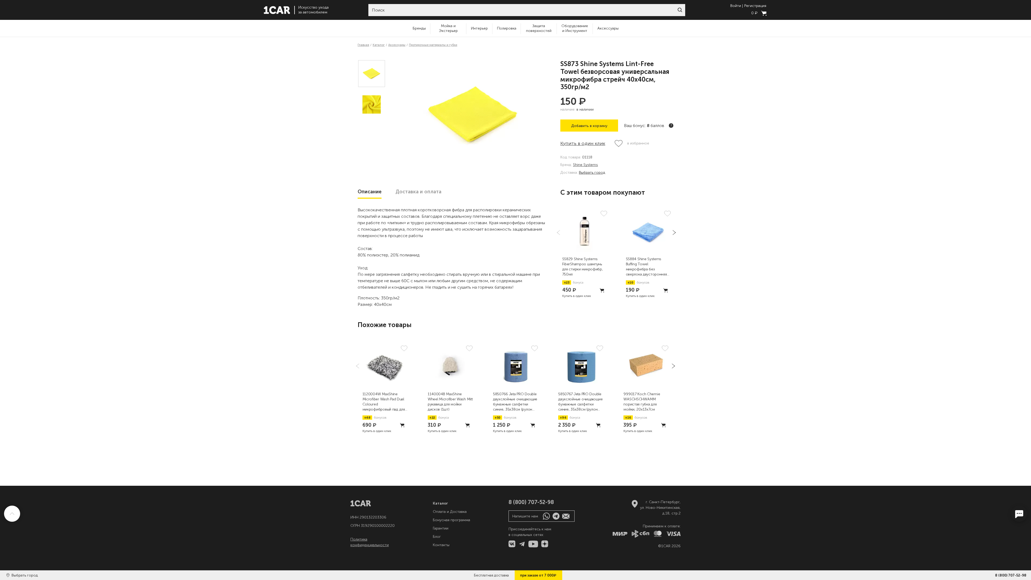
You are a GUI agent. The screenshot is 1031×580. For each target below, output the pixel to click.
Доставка (418, 192)
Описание (370, 192)
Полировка (506, 28)
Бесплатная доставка (491, 575)
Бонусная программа (451, 520)
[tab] (370, 192)
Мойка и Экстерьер (448, 28)
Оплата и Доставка (450, 511)
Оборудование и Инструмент (574, 28)
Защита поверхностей (538, 28)
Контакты (441, 545)
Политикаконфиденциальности (369, 542)
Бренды (419, 28)
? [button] (671, 126)
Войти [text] (735, 6)
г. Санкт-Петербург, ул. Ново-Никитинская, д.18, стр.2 (660, 508)
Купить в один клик (582, 143)
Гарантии (440, 528)
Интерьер (479, 28)
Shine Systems (585, 165)
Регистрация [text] (755, 6)
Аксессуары (608, 28)
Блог (437, 536)
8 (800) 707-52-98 (1010, 575)
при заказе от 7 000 (538, 575)
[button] (679, 10)
